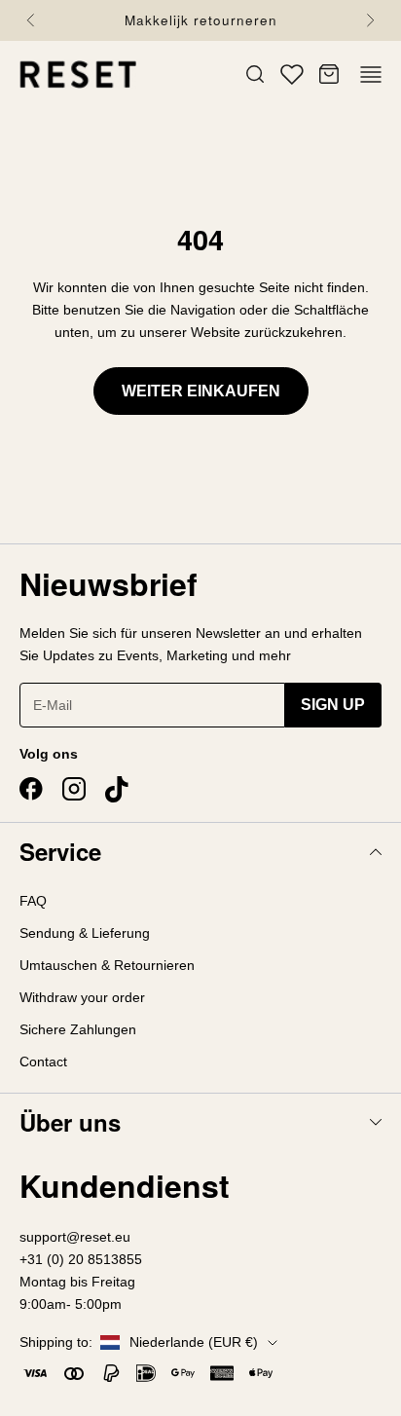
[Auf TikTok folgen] (116, 789)
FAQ (33, 901)
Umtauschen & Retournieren (107, 965)
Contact (43, 1061)
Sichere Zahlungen (77, 1029)
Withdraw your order (82, 997)
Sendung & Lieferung (84, 933)
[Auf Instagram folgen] (74, 789)
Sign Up (333, 704)
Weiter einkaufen (201, 391)
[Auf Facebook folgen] (31, 789)
